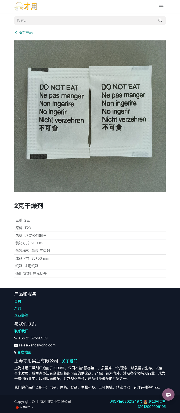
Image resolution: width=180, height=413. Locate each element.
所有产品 (26, 32)
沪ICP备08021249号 (125, 401)
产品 (17, 308)
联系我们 (21, 331)
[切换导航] (161, 6)
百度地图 (24, 352)
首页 (17, 301)
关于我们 (69, 361)
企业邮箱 (21, 315)
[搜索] (160, 20)
